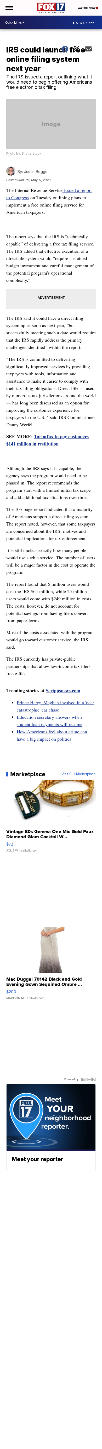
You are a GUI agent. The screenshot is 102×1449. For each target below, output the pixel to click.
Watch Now (87, 8)
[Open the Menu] (9, 7)
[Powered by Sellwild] (88, 1079)
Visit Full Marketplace (78, 774)
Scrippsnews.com (63, 690)
